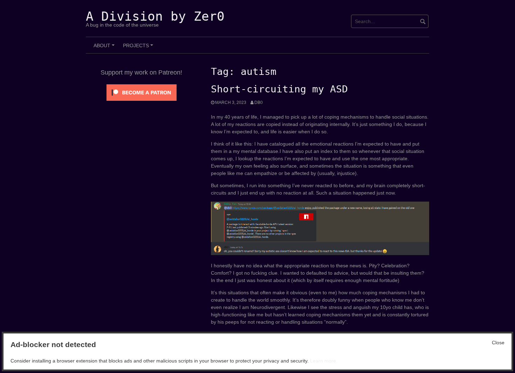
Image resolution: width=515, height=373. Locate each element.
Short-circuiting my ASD (279, 89)
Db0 (258, 102)
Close (498, 342)
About (105, 48)
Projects (139, 48)
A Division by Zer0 (155, 16)
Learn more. (323, 361)
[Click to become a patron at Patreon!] (142, 92)
